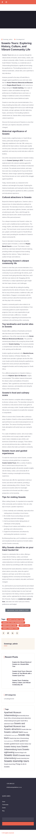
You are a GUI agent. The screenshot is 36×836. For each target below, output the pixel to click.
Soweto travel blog (9, 764)
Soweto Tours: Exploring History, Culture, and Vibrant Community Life (21, 682)
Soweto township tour (22, 758)
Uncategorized (20, 39)
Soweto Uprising (18, 88)
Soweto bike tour (26, 729)
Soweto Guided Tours (9, 463)
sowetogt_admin (7, 39)
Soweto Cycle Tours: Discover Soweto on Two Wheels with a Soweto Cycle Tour (22, 673)
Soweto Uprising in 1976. (15, 160)
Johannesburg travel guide (12, 721)
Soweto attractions (12, 729)
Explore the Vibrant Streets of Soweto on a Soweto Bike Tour (21, 664)
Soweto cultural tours (15, 619)
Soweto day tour (14, 735)
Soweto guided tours (9, 625)
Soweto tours (24, 625)
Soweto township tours (10, 628)
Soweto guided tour (21, 741)
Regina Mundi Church (14, 85)
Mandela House (28, 353)
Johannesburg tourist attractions (21, 718)
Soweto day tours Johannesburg (13, 622)
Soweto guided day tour (9, 741)
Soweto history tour (25, 744)
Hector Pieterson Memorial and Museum (20, 82)
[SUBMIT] (18, 823)
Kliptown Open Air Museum (17, 375)
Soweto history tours (12, 746)
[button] (33, 7)
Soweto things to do (20, 752)
